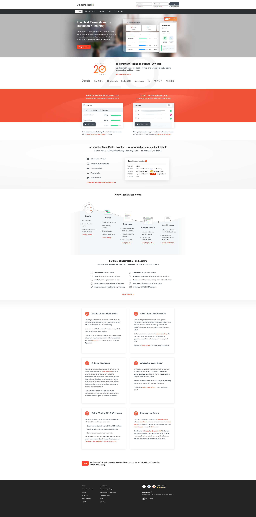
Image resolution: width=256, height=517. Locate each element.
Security (84, 502)
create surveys (138, 427)
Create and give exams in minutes (107, 276)
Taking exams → (127, 243)
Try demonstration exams (163, 134)
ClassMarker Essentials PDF (152, 431)
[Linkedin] (125, 81)
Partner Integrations (110, 441)
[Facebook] (139, 81)
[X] (149, 81)
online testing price (148, 387)
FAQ (109, 11)
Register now (139, 6)
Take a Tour (89, 11)
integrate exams (163, 419)
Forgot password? (157, 6)
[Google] (86, 81)
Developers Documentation (93, 441)
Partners (102, 495)
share (152, 427)
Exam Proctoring (107, 371)
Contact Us (85, 495)
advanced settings (161, 334)
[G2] (154, 486)
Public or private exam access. (107, 280)
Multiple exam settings (144, 272)
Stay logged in (175, 6)
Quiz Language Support (107, 489)
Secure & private (104, 272)
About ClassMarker (122, 74)
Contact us (118, 11)
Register (84, 492)
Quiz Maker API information (108, 492)
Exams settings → (107, 237)
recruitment (143, 422)
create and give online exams (95, 134)
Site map (102, 502)
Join (85, 463)
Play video (91, 124)
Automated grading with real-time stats (109, 287)
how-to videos (146, 345)
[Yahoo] (98, 81)
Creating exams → (88, 234)
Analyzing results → (148, 243)
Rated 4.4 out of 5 (161, 485)
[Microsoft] (112, 81)
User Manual (103, 486)
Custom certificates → (169, 243)
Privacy (88, 498)
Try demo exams (143, 124)
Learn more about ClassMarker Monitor (100, 182)
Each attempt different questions (151, 276)
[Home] (158, 492)
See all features (127, 294)
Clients (108, 495)
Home (79, 11)
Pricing (101, 11)
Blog (101, 498)
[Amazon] (158, 81)
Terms (83, 498)
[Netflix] (170, 81)
